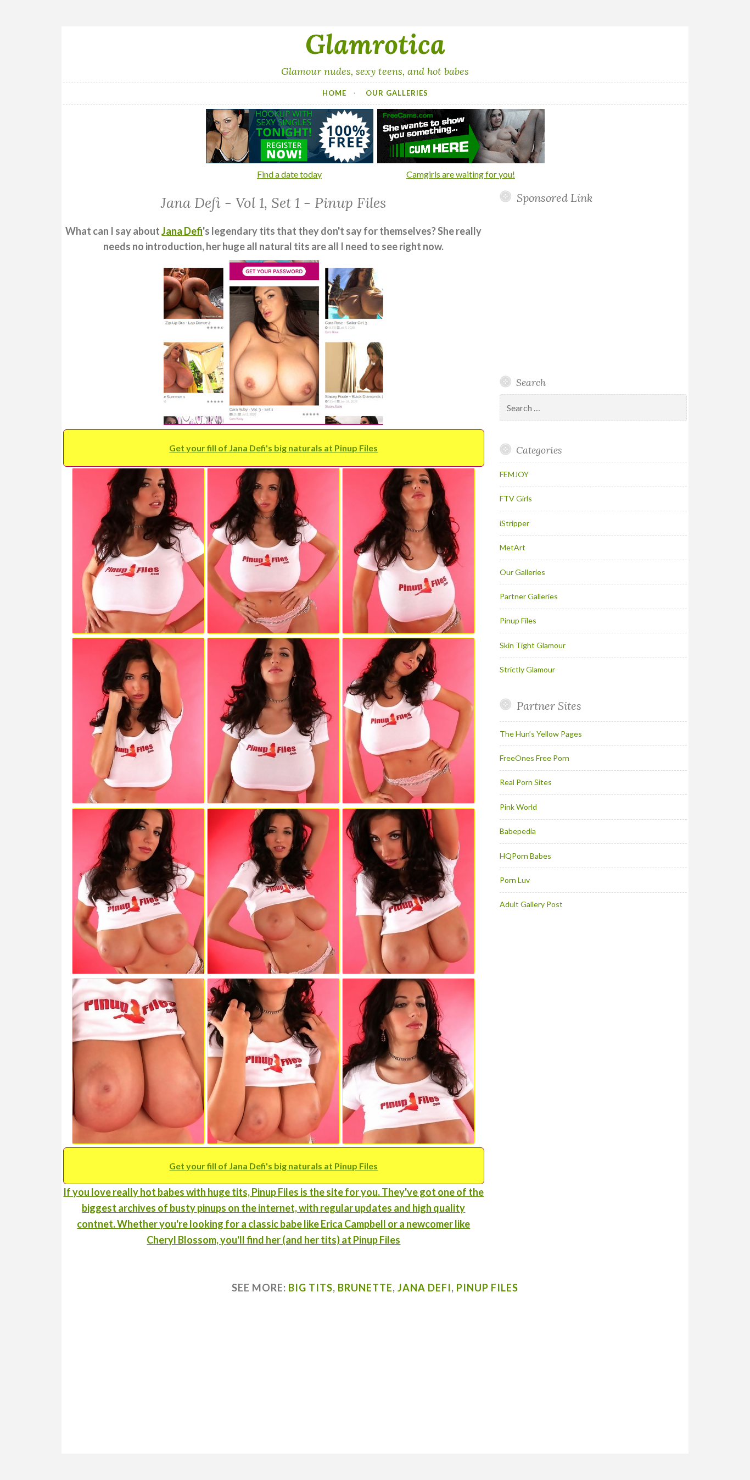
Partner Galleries (529, 596)
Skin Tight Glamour (533, 645)
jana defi (424, 1288)
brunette (365, 1288)
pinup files (487, 1288)
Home (334, 93)
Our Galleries (397, 93)
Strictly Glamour (527, 669)
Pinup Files (518, 620)
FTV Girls (516, 498)
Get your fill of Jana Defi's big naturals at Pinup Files (273, 448)
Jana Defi (182, 231)
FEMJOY (514, 474)
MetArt (512, 547)
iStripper (514, 523)
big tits (310, 1288)
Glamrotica (375, 44)
